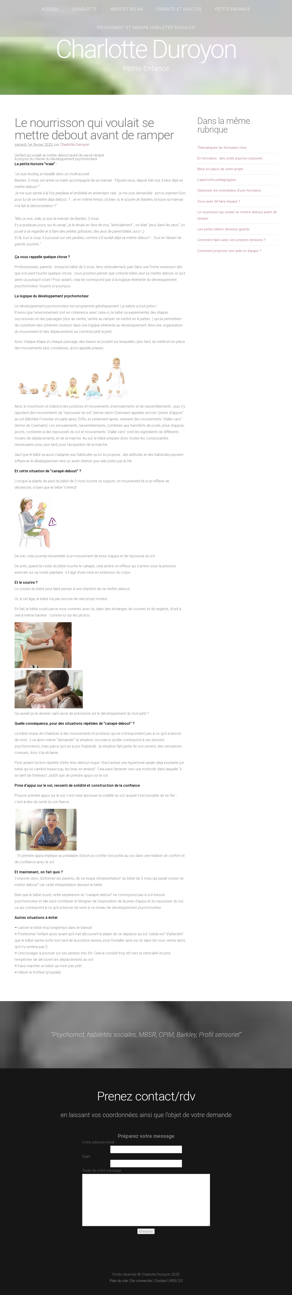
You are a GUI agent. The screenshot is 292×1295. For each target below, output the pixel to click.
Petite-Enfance (232, 9)
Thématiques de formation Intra (221, 148)
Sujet (86, 1156)
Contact (161, 1281)
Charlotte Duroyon (146, 49)
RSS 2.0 (176, 1281)
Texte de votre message (101, 1170)
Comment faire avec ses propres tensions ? (231, 240)
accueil (50, 9)
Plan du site (119, 1281)
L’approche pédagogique (216, 180)
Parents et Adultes (179, 9)
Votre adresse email (98, 1142)
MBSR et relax (126, 9)
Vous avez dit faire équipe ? (218, 201)
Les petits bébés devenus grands (223, 229)
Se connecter (141, 1281)
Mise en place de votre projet (220, 169)
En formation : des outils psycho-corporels (230, 158)
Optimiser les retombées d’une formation (229, 190)
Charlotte (84, 9)
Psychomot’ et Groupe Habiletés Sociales (146, 27)
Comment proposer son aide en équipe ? (229, 251)
